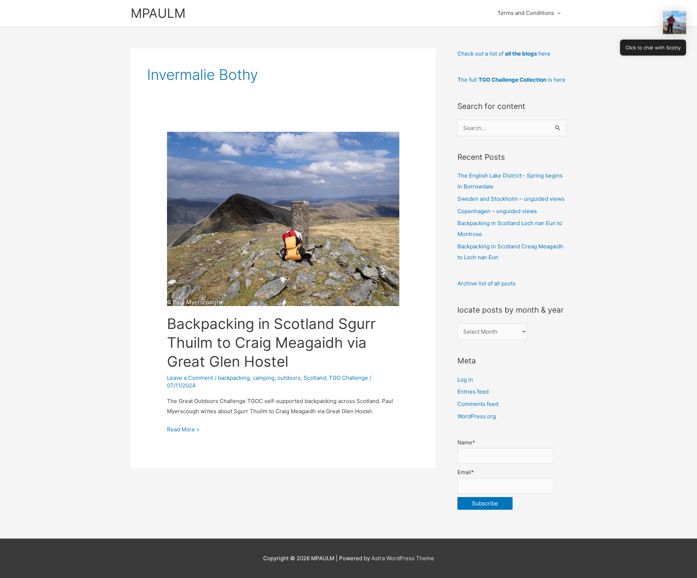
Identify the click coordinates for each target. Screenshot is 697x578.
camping (263, 377)
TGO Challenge (348, 377)
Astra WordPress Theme (402, 558)
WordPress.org (476, 416)
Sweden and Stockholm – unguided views (510, 198)
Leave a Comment (190, 377)
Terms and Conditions (525, 12)
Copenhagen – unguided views (497, 211)
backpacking (234, 377)
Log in (465, 379)
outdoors (289, 377)
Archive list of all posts (486, 283)
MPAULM (158, 13)
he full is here (513, 79)
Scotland (314, 377)
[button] (674, 22)
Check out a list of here (503, 53)
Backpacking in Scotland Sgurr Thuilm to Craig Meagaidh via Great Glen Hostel (271, 342)
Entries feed (473, 391)
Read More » (183, 430)
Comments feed (477, 403)
